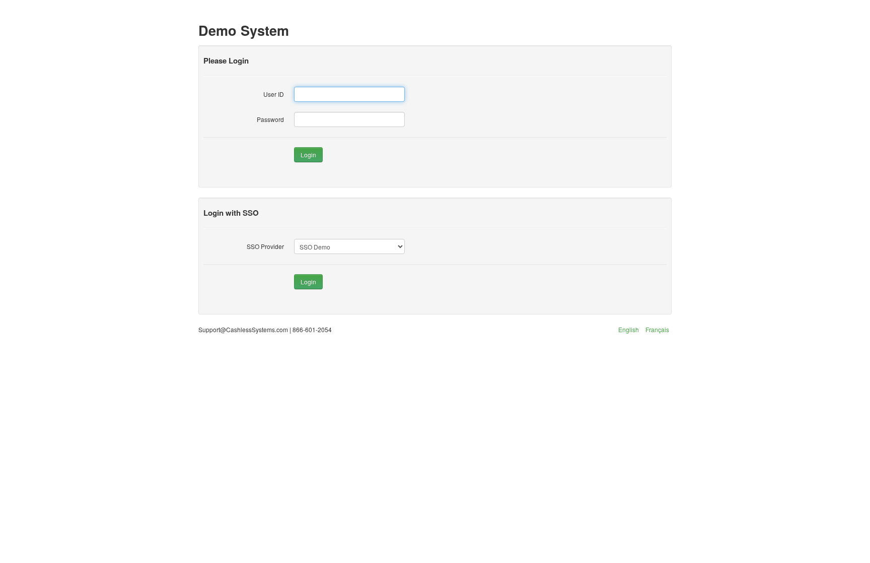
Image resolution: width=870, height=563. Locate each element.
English (628, 329)
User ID (273, 94)
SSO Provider (265, 246)
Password (270, 119)
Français (657, 329)
